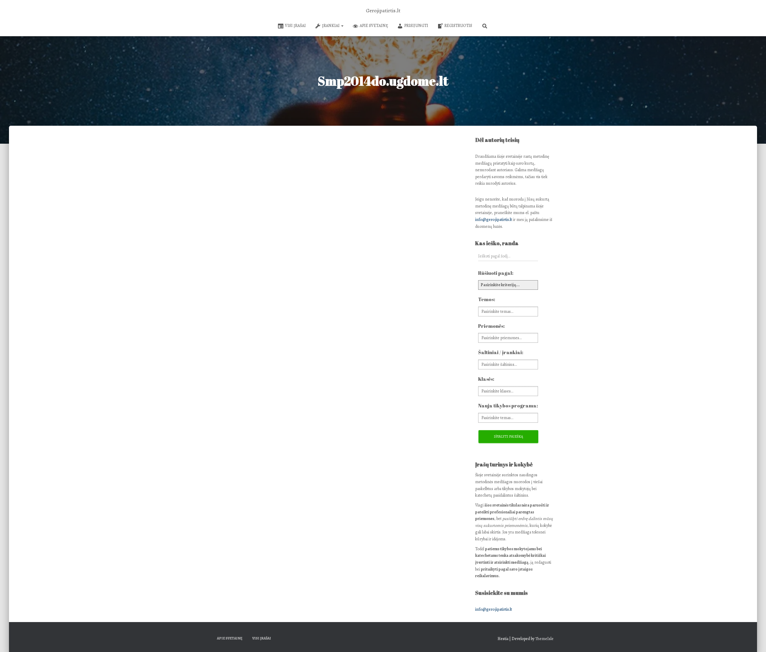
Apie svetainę (374, 25)
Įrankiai (331, 25)
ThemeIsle (544, 639)
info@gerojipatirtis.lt (493, 219)
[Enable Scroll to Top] (754, 640)
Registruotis (458, 25)
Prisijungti (416, 25)
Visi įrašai (295, 25)
